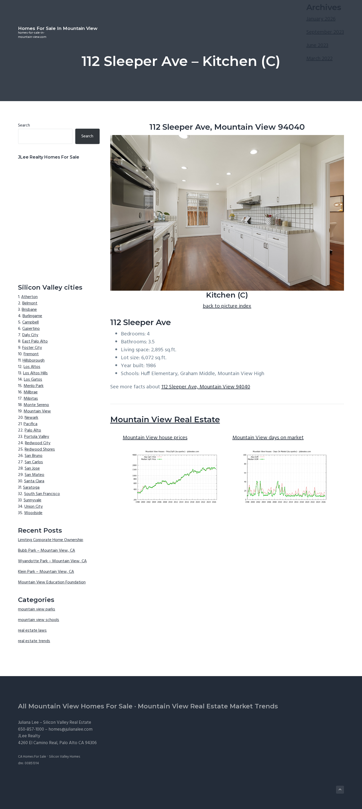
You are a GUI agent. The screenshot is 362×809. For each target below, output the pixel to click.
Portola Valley (36, 436)
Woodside (33, 513)
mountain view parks (36, 609)
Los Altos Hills (35, 373)
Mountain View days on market (268, 438)
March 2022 (319, 59)
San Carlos (34, 462)
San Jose (32, 468)
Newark (31, 417)
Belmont (29, 303)
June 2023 (317, 45)
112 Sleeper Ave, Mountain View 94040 (205, 387)
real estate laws (32, 630)
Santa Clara (34, 481)
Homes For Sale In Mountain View (58, 28)
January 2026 (320, 19)
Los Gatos (33, 379)
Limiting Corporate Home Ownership (50, 540)
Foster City (32, 347)
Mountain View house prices (155, 438)
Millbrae (31, 392)
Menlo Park (33, 386)
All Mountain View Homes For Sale (75, 706)
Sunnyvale (32, 500)
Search (24, 125)
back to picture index (227, 306)
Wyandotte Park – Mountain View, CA (52, 561)
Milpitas (31, 398)
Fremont (31, 354)
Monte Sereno (36, 405)
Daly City (30, 335)
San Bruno (33, 455)
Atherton (29, 297)
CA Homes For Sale (32, 756)
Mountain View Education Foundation (52, 582)
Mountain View (37, 411)
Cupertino (31, 328)
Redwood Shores (40, 449)
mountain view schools (38, 620)
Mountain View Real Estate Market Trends (208, 706)
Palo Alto (33, 430)
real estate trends (34, 641)
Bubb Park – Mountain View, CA (46, 550)
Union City (33, 506)
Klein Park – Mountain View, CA (46, 571)
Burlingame (32, 316)
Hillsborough (34, 360)
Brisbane (29, 309)
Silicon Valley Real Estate (67, 722)
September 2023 (325, 32)
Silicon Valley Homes (64, 756)
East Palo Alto (35, 341)
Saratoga (31, 487)
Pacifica (30, 424)
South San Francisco (42, 494)
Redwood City (37, 443)
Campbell (30, 322)
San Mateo (34, 474)
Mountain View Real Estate (165, 419)
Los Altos (32, 366)
